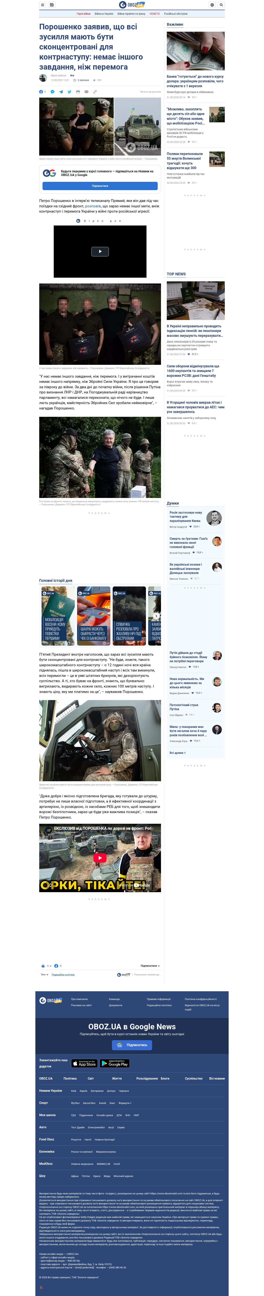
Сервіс (121, 1127)
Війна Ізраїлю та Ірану (131, 13)
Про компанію (79, 999)
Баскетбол (89, 1103)
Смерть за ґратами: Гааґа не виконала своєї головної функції (189, 543)
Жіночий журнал (123, 1176)
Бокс (112, 1103)
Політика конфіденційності (201, 999)
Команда (114, 999)
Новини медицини (82, 1163)
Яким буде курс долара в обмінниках (190, 92)
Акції (111, 1127)
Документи (115, 1005)
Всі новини (217, 1078)
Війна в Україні (104, 13)
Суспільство (194, 1078)
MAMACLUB (103, 1163)
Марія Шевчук (58, 75)
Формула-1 (125, 1103)
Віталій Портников (180, 553)
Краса (96, 1176)
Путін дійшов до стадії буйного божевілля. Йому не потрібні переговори (188, 657)
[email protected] (84, 1267)
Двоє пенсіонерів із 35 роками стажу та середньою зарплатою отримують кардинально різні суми (192, 345)
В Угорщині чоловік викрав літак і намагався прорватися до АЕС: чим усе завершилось (196, 407)
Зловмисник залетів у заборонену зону (191, 418)
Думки (173, 503)
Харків (83, 1090)
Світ (91, 1078)
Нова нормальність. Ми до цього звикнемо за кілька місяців (187, 683)
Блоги (165, 1078)
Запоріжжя (97, 1090)
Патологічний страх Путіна (184, 707)
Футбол (75, 1103)
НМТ (136, 1115)
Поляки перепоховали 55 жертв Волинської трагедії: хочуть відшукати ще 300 (185, 161)
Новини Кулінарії (105, 1139)
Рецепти (76, 1139)
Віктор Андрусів (178, 527)
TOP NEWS (176, 274)
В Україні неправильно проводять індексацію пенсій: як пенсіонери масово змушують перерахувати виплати (194, 331)
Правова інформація (159, 999)
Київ (73, 1090)
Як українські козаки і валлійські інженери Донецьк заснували (186, 569)
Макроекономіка (106, 1151)
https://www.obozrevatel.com (166, 1193)
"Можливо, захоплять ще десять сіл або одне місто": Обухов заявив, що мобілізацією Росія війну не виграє (185, 116)
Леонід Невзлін (178, 667)
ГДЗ (73, 1115)
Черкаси (124, 1090)
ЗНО (127, 1115)
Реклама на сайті (81, 1005)
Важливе (175, 24)
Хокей (102, 1103)
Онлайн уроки (104, 1115)
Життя (117, 1078)
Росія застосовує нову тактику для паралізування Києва (186, 517)
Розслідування (147, 1078)
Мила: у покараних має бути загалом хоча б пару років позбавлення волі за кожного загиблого (189, 731)
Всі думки (176, 753)
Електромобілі (96, 1127)
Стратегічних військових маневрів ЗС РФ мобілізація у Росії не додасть (185, 133)
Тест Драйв (77, 1127)
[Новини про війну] (123, 975)
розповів (93, 206)
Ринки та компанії (82, 1151)
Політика (70, 1078)
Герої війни (83, 13)
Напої (88, 1139)
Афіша (74, 1176)
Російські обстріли (175, 13)
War (72, 75)
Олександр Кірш (178, 741)
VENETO (155, 13)
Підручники (86, 1115)
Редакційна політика (63, 974)
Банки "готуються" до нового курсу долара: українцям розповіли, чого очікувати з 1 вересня (195, 81)
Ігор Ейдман (176, 715)
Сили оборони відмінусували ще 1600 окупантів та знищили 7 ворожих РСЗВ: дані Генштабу (193, 371)
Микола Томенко (179, 579)
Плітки (86, 1176)
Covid (117, 1163)
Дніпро (111, 1090)
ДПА (119, 1115)
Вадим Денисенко (179, 693)
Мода (107, 1176)
